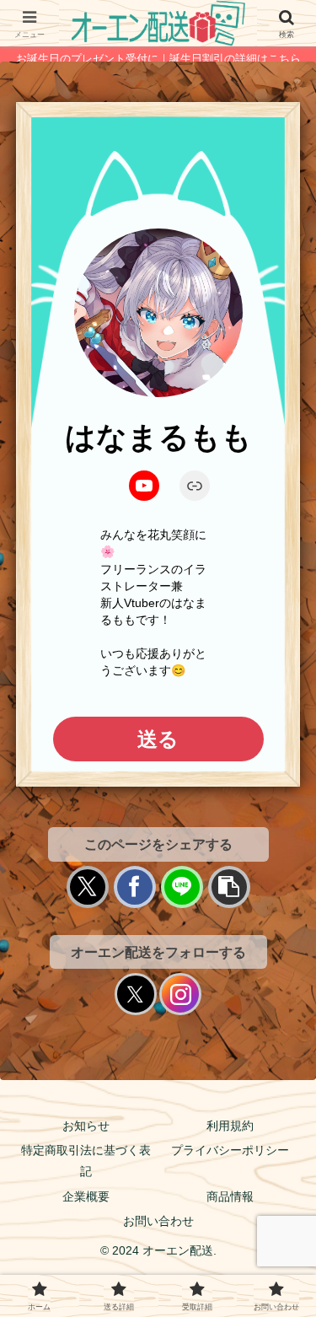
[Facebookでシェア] (135, 887)
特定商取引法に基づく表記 (86, 1160)
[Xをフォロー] (136, 994)
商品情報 (230, 1196)
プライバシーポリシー (230, 1150)
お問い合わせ (158, 1221)
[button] (229, 887)
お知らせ (86, 1125)
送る (158, 739)
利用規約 (230, 1125)
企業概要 (86, 1196)
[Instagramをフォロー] (180, 994)
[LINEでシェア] (182, 887)
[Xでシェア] (88, 887)
